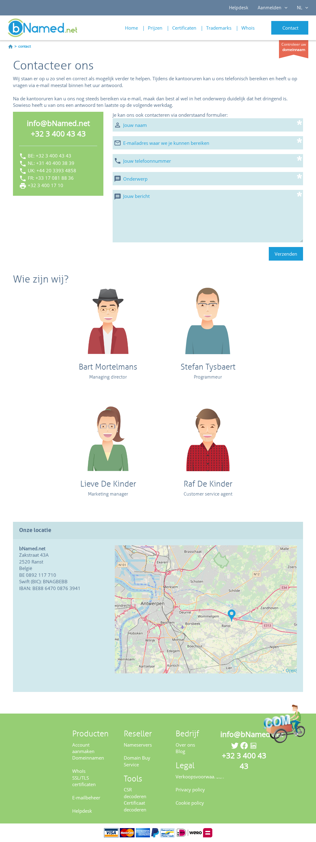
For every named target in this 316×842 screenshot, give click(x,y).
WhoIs (78, 771)
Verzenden (286, 254)
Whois (248, 28)
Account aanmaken (83, 748)
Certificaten (184, 28)
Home (131, 28)
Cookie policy (190, 803)
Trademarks (218, 28)
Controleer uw (293, 47)
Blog (180, 751)
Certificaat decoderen (135, 806)
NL (299, 7)
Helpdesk (238, 7)
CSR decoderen (135, 792)
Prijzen (155, 28)
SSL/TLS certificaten (84, 781)
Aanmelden (269, 7)
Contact (290, 28)
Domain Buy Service (137, 761)
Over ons (185, 745)
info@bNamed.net (58, 123)
